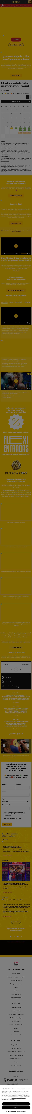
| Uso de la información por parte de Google (14, 1098)
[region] (16, 1099)
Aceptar (16, 1104)
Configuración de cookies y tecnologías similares (16, 1111)
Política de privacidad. (16, 1098)
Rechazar (16, 1107)
